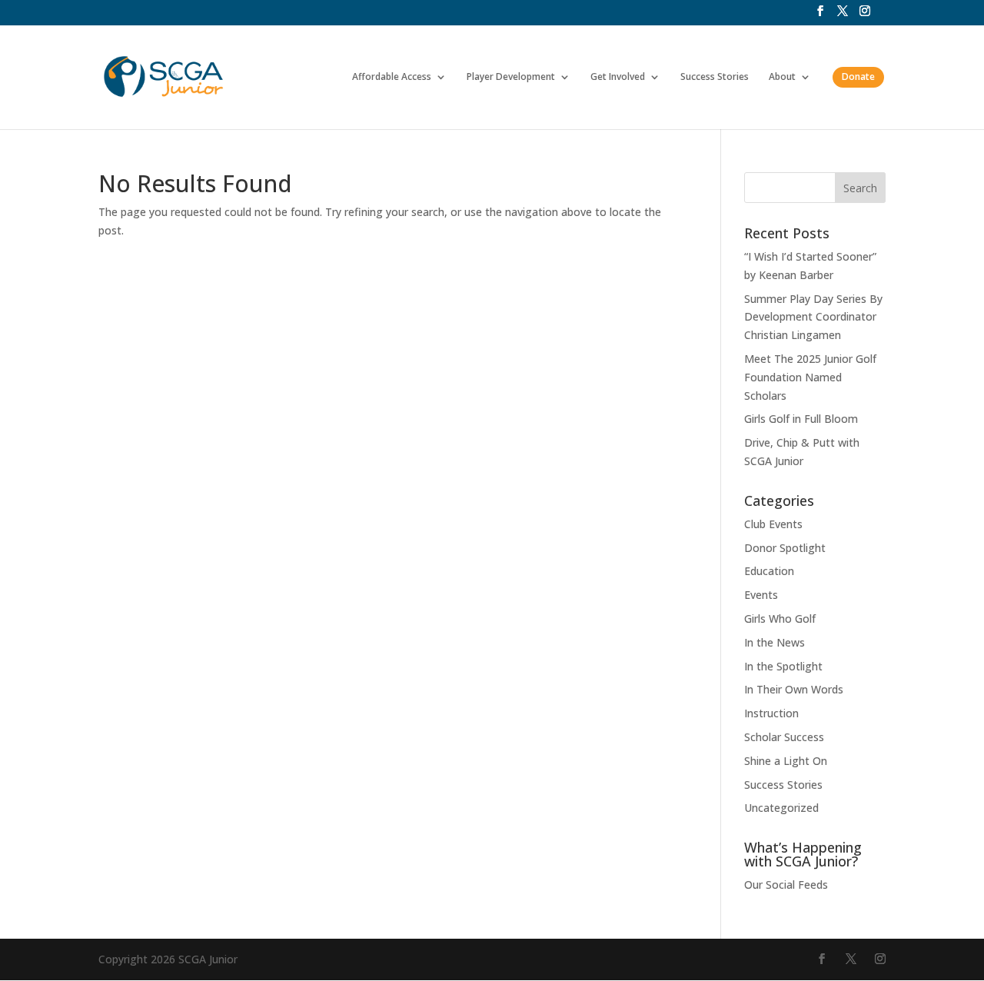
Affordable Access (391, 77)
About (782, 77)
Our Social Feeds (786, 884)
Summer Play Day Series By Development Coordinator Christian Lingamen (813, 317)
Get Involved (617, 77)
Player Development (511, 77)
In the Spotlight (783, 666)
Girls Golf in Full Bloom (801, 418)
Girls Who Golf (780, 618)
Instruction (771, 713)
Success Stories (714, 77)
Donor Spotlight (785, 547)
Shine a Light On (785, 760)
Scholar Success (784, 737)
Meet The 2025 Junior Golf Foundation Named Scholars (810, 377)
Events (761, 594)
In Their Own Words (793, 689)
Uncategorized (781, 807)
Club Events (773, 524)
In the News (774, 642)
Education (769, 571)
